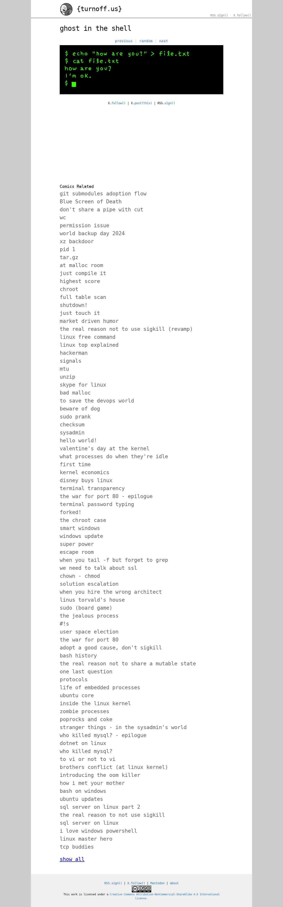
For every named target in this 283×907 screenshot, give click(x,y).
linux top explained (89, 345)
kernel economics (84, 472)
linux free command (87, 337)
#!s (64, 624)
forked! (70, 512)
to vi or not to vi (87, 759)
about (174, 883)
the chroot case (83, 520)
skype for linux (83, 385)
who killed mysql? (86, 751)
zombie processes (84, 711)
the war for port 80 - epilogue (106, 496)
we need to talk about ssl (98, 568)
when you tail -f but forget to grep (114, 560)
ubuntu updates (81, 799)
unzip (67, 377)
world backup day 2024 (92, 233)
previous (124, 41)
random (146, 41)
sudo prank (75, 417)
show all (72, 859)
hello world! (78, 440)
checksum (72, 425)
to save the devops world (97, 401)
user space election (89, 632)
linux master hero (86, 839)
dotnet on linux (83, 743)
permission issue (84, 225)
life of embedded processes (100, 687)
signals (70, 361)
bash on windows (83, 791)
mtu (64, 369)
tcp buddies (77, 847)
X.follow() (242, 15)
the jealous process (89, 616)
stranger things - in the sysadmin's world (123, 727)
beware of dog (80, 409)
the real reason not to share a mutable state (128, 664)
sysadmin (72, 432)
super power (77, 544)
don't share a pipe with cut (101, 209)
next (163, 41)
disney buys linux (86, 480)
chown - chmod (80, 576)
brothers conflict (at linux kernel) (114, 767)
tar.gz (69, 257)
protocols (74, 679)
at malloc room (81, 265)
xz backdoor (77, 241)
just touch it (80, 313)
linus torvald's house (92, 600)
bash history (78, 656)
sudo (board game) (86, 608)
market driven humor (89, 321)
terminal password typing (97, 504)
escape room (77, 552)
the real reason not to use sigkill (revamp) (126, 329)
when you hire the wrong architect (111, 592)
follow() (118, 103)
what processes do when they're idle (114, 456)
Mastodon (157, 883)
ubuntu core (77, 695)
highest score (80, 281)
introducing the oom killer (100, 775)
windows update (81, 536)
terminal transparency (92, 488)
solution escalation (89, 584)
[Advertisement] (141, 142)
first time (75, 464)
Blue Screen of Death (91, 201)
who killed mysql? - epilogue (103, 735)
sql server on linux (89, 823)
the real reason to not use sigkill (112, 815)
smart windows (80, 528)
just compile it (83, 273)
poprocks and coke (86, 719)
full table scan (83, 297)
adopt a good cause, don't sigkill (111, 648)
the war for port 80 (89, 640)
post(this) (143, 103)
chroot (69, 289)
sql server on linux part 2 (100, 807)
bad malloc (75, 393)
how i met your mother (92, 783)
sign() (169, 103)
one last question (86, 671)
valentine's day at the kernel (104, 448)
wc (63, 217)
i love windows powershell (98, 831)
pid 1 (67, 249)
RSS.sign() (219, 15)
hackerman (74, 353)
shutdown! (74, 305)
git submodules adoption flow (103, 194)
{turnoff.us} (97, 9)
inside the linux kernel (95, 703)
